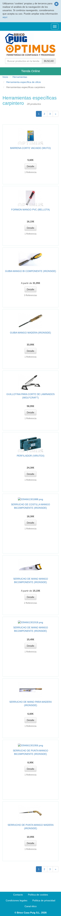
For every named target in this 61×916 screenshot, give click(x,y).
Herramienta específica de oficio (23, 82)
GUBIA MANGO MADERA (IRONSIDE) (30, 332)
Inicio (5, 77)
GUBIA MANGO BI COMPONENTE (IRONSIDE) (30, 271)
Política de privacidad (43, 900)
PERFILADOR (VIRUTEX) (30, 455)
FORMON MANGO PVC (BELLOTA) (30, 209)
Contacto (18, 894)
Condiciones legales (16, 900)
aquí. (5, 17)
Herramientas (20, 77)
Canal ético (31, 906)
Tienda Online (30, 71)
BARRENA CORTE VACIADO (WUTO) (30, 148)
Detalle (30, 166)
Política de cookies (38, 894)
